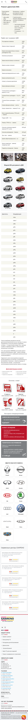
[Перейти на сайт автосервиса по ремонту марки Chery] (21, 522)
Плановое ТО (19, 374)
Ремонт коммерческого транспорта (12, 654)
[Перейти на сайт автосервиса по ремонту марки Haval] (7, 522)
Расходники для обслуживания (10, 642)
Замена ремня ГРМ (7, 371)
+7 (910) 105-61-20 (5, 686)
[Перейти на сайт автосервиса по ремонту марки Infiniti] (7, 484)
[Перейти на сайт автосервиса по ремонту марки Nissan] (21, 471)
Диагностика (6, 645)
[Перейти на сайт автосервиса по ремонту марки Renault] (7, 471)
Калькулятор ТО (7, 639)
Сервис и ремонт (7, 636)
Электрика (5, 373)
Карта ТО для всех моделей (10, 651)
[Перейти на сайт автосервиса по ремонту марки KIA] (7, 496)
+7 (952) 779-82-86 (5, 674)
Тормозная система (21, 373)
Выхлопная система (21, 371)
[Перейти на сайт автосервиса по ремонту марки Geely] (7, 535)
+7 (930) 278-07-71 (5, 683)
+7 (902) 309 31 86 (5, 689)
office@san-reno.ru (5, 697)
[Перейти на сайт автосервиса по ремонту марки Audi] (7, 509)
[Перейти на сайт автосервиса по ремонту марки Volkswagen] (21, 509)
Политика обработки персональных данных (11, 715)
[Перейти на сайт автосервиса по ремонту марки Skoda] (21, 496)
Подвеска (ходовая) (7, 374)
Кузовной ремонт (7, 648)
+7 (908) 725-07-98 (5, 677)
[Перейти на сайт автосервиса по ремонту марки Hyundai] (21, 484)
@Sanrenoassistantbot (6, 705)
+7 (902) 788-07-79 (5, 680)
